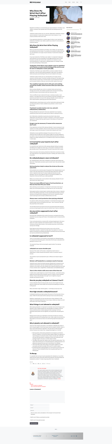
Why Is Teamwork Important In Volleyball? (38, 386)
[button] (81, 2)
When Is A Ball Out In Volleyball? (36, 385)
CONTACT (55, 436)
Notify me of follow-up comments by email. (40, 417)
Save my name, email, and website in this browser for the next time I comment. (46, 413)
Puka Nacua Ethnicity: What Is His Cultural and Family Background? (76, 34)
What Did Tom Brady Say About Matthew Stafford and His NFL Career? (76, 56)
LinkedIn (59, 378)
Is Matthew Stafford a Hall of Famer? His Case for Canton (76, 51)
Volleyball (31, 384)
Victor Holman (32, 17)
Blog (77, 2)
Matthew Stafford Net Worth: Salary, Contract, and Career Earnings (76, 47)
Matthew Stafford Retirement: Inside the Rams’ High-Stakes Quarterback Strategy (76, 38)
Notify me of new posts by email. (38, 420)
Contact (73, 2)
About (69, 2)
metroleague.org (37, 436)
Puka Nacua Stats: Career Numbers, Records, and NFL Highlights (75, 43)
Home (66, 2)
